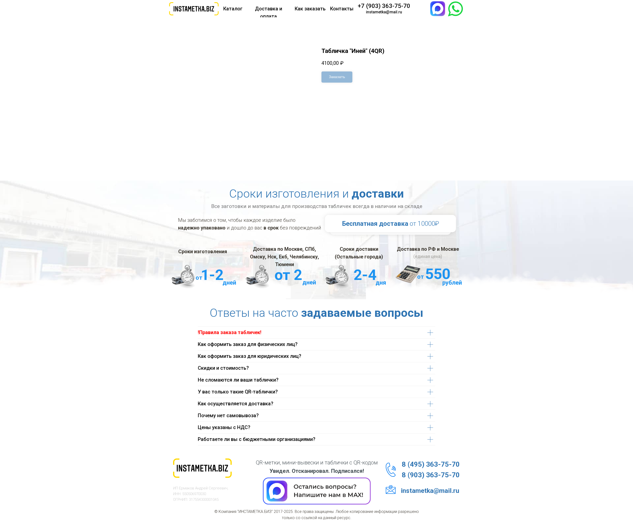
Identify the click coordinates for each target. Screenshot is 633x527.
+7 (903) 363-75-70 (384, 5)
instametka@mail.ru (384, 12)
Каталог (233, 9)
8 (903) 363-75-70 (431, 475)
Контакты (342, 9)
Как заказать (310, 9)
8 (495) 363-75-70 (431, 464)
